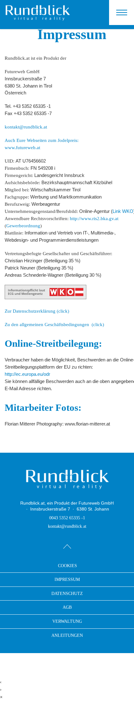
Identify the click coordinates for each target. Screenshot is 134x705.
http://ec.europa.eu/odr (27, 374)
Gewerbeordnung (23, 225)
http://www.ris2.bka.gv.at (94, 218)
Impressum (67, 579)
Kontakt (124, 8)
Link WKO (122, 211)
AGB (67, 607)
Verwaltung (67, 621)
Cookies (67, 566)
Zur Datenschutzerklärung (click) (37, 311)
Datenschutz (67, 593)
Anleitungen (67, 635)
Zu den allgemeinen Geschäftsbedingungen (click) (54, 324)
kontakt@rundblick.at (26, 126)
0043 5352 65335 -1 (67, 518)
